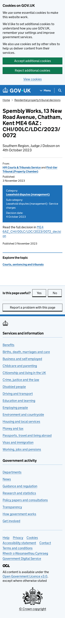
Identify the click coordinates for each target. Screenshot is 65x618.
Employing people (15, 408)
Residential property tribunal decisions (37, 100)
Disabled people (14, 387)
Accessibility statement (19, 543)
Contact (45, 543)
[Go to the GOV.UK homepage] (17, 90)
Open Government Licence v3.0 (25, 576)
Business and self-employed (22, 359)
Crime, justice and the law (21, 380)
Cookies (32, 538)
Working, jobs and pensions (22, 449)
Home (6, 100)
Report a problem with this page (32, 307)
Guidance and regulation (20, 486)
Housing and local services (21, 421)
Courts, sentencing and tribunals (23, 264)
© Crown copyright (32, 609)
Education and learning (19, 401)
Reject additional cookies (32, 70)
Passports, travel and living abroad (27, 435)
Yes (41, 293)
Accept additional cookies (32, 61)
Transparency (12, 507)
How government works (19, 514)
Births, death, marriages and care (26, 352)
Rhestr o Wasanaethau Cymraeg (25, 553)
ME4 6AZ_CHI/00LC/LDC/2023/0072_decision (32, 231)
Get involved (11, 521)
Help (6, 538)
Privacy (18, 538)
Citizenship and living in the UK (24, 373)
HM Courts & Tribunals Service (22, 167)
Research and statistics (19, 493)
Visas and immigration (18, 442)
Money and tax (13, 428)
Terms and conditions (18, 548)
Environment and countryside (23, 415)
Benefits (8, 345)
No (57, 293)
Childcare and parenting (20, 366)
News (7, 479)
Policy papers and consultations (25, 500)
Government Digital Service (22, 559)
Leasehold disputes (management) (28, 194)
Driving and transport (18, 394)
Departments (12, 472)
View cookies (32, 79)
